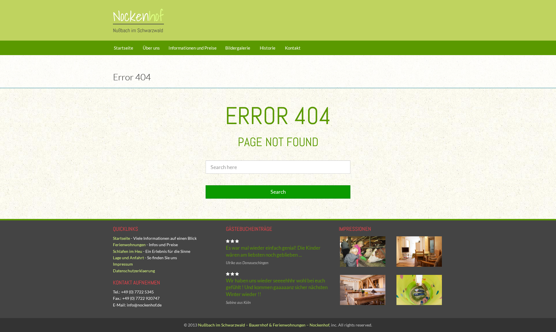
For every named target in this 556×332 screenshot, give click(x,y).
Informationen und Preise (193, 47)
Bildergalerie (237, 47)
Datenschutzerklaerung (134, 270)
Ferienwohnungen (129, 244)
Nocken (138, 16)
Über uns (151, 47)
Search (278, 191)
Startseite (123, 47)
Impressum (123, 264)
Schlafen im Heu (127, 251)
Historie (267, 47)
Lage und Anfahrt (128, 257)
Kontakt (292, 47)
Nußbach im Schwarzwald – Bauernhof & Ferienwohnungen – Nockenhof (263, 324)
